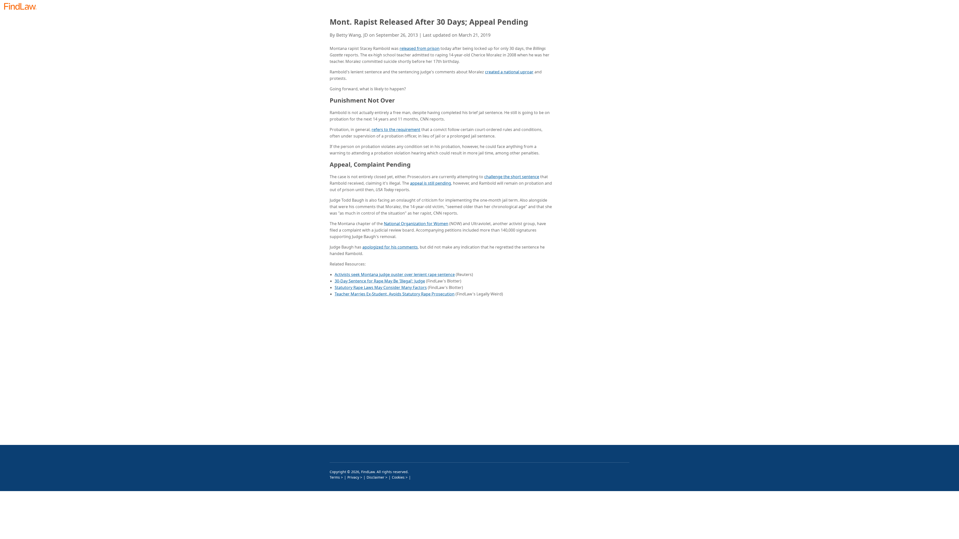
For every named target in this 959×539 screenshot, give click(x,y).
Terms (335, 477)
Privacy (353, 477)
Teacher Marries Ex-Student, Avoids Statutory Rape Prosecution (395, 294)
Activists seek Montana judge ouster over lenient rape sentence (395, 274)
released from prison (420, 48)
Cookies (398, 477)
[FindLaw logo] (22, 7)
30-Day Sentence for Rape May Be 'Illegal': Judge (380, 281)
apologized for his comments (390, 247)
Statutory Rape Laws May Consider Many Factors (381, 287)
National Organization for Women (416, 223)
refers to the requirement (396, 129)
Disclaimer (375, 477)
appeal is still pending (430, 183)
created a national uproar (509, 72)
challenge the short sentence (511, 176)
